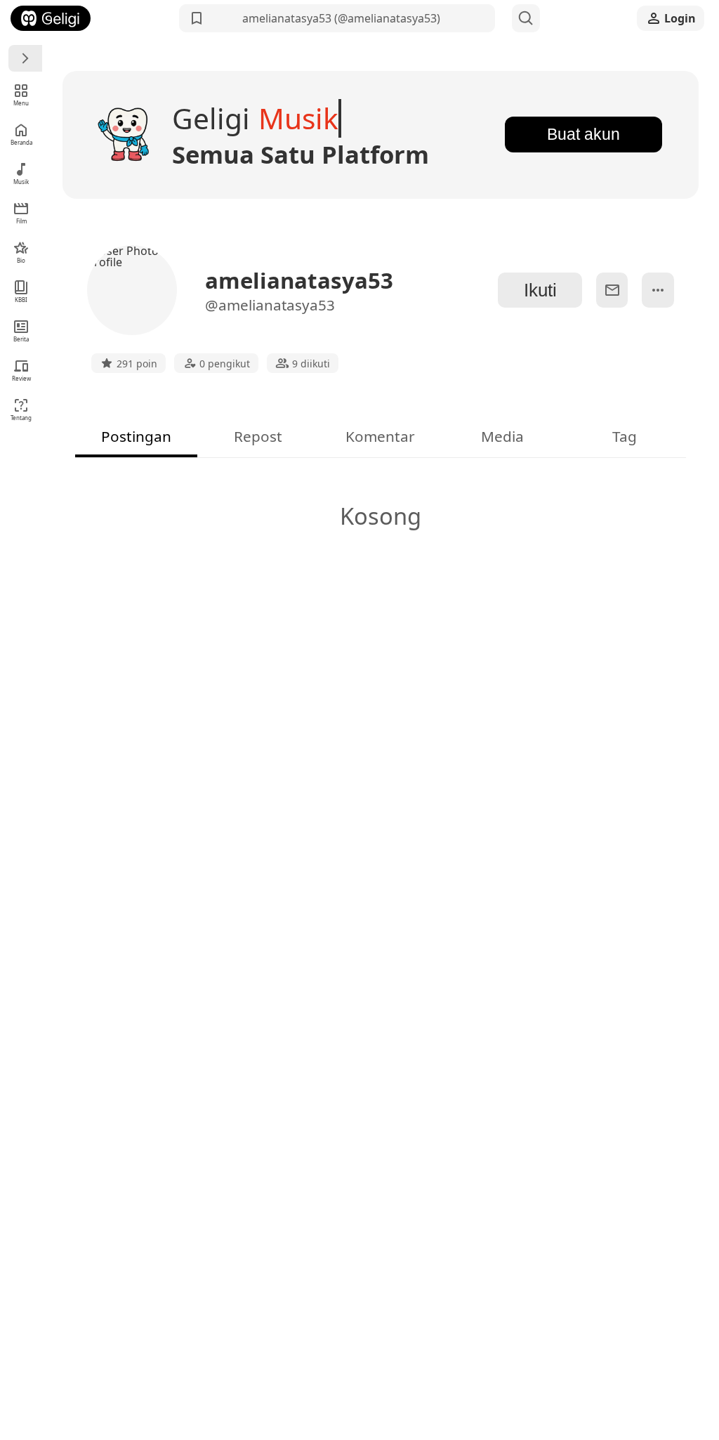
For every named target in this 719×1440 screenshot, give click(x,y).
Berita (21, 339)
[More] (657, 290)
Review (21, 378)
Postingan (136, 436)
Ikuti (540, 290)
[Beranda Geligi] (51, 18)
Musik (21, 181)
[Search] (526, 18)
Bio (21, 260)
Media (502, 436)
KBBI (21, 299)
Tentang (21, 417)
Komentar (380, 436)
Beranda (21, 142)
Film (21, 221)
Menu (21, 103)
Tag (624, 436)
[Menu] (25, 58)
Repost (258, 436)
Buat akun (583, 134)
